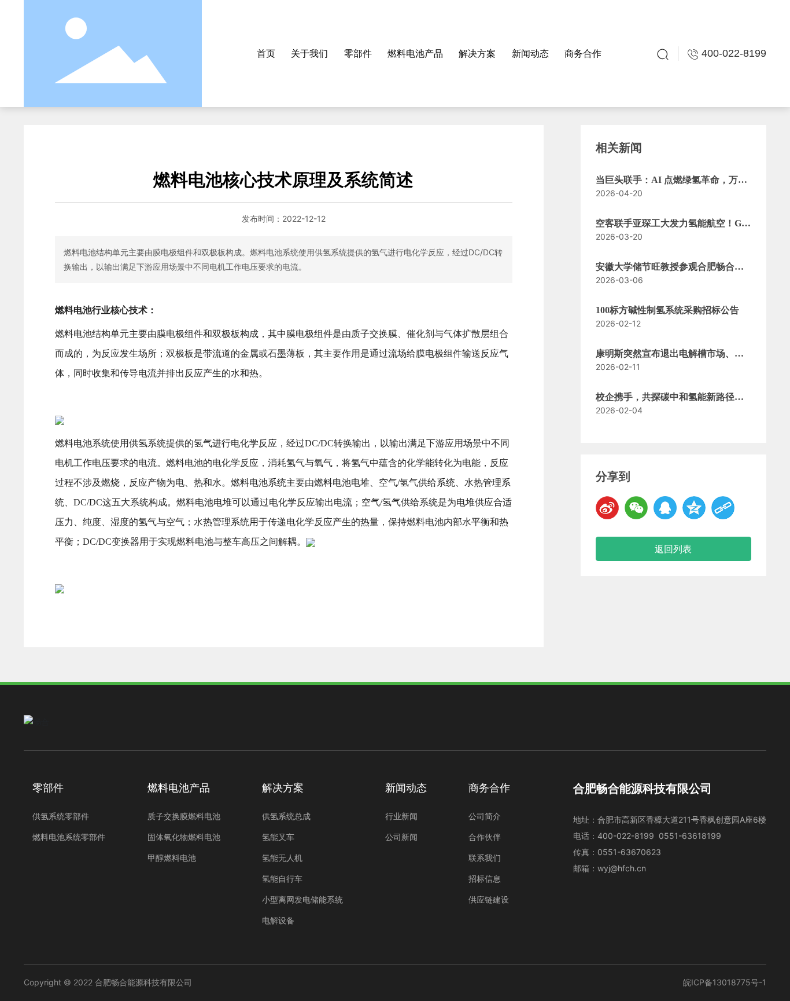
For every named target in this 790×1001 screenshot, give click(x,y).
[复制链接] (722, 507)
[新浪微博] (607, 507)
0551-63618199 (690, 836)
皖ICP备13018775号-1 (724, 982)
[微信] (636, 507)
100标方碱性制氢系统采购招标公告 (667, 310)
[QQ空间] (694, 507)
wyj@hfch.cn (621, 868)
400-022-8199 (626, 836)
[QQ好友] (665, 507)
